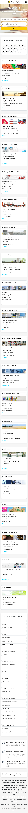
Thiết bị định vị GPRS (8, 383)
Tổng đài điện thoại (8, 378)
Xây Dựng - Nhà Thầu (8, 98)
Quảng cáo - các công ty (9, 181)
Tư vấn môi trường (8, 599)
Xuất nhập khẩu (7, 732)
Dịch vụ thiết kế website (15, 761)
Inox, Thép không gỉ (8, 458)
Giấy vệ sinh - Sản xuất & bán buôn (12, 325)
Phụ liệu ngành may (8, 352)
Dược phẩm (6, 486)
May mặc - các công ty (8, 348)
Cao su (5, 631)
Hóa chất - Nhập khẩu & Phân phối (12, 569)
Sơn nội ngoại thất (7, 244)
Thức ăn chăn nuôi (8, 436)
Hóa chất (6, 560)
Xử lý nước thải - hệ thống (9, 602)
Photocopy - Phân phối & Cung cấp (12, 405)
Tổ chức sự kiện (7, 186)
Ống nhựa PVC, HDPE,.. (9, 78)
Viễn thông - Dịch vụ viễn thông (11, 380)
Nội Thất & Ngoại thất (10, 199)
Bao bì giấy (6, 327)
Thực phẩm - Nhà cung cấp (10, 542)
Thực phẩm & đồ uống (10, 532)
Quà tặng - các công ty (9, 126)
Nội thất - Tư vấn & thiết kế (10, 209)
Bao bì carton (6, 521)
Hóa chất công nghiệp (8, 572)
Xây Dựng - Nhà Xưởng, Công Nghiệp (12, 103)
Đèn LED (5, 211)
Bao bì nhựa (6, 75)
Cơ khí (4, 634)
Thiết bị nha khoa (7, 493)
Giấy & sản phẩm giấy (10, 310)
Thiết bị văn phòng (8, 408)
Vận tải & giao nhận (8, 658)
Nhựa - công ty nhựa (8, 70)
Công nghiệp (6, 637)
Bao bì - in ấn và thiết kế (9, 516)
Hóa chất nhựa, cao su (8, 577)
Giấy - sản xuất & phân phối (10, 320)
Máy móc (5, 678)
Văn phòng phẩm (7, 410)
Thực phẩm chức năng (9, 489)
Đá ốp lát (5, 241)
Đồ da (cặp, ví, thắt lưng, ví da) (11, 128)
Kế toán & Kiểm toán (8, 156)
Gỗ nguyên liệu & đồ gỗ (9, 664)
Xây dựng (7, 88)
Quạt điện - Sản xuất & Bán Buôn (11, 269)
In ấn (4, 671)
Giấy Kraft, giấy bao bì (8, 322)
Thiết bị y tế (6, 491)
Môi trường (7, 587)
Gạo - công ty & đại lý (8, 433)
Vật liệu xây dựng (9, 227)
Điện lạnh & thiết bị (8, 644)
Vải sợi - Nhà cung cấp (8, 355)
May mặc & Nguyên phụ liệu (12, 338)
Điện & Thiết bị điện (10, 283)
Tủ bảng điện (6, 297)
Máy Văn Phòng (7, 403)
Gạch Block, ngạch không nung (11, 239)
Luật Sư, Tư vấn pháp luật (9, 154)
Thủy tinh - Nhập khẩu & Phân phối (12, 131)
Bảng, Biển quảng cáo (9, 184)
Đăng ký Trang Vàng (8, 774)
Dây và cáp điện (7, 295)
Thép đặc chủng (7, 463)
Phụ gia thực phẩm (8, 549)
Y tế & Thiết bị (8, 477)
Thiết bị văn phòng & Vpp (11, 393)
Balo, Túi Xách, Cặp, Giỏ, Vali (10, 133)
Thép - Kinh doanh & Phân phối (11, 461)
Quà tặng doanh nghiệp (11, 116)
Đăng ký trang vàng (16, 742)
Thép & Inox (7, 449)
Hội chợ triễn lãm (7, 188)
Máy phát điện (7, 299)
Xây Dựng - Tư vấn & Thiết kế (10, 100)
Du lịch (5, 654)
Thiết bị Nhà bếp (7, 264)
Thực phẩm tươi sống (8, 546)
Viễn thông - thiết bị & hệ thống (11, 375)
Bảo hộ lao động (7, 627)
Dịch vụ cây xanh (7, 216)
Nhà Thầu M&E (7, 105)
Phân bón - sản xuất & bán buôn (11, 438)
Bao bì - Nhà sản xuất (8, 514)
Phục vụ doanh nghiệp (10, 144)
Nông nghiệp (8, 421)
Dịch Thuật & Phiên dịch (9, 158)
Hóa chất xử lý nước (8, 574)
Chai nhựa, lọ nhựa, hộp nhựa (11, 73)
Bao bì (6, 504)
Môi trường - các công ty (9, 597)
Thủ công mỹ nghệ (8, 712)
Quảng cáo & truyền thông (12, 172)
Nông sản (5, 431)
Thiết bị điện (6, 292)
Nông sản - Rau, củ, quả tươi (10, 544)
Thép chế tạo (6, 466)
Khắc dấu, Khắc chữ (8, 161)
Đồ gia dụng (7, 255)
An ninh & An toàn (8, 621)
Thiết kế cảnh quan (8, 214)
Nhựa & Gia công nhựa (11, 61)
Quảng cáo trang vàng (14, 751)
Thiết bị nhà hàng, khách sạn (10, 267)
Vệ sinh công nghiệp (8, 604)
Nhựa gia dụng (7, 272)
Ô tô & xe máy (6, 695)
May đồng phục (7, 350)
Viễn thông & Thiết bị (10, 366)
